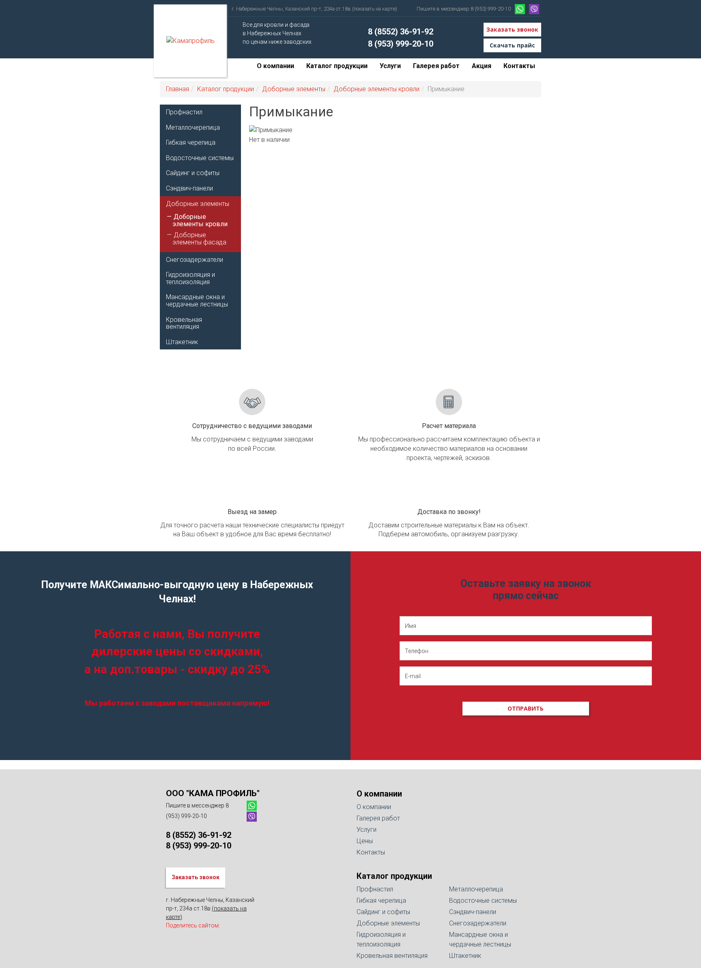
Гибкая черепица (190, 142)
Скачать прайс (512, 45)
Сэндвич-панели (189, 188)
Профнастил (184, 112)
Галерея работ (436, 66)
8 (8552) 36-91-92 (400, 31)
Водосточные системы (200, 158)
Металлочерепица (193, 127)
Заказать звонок (512, 29)
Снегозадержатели (194, 259)
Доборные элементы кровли (376, 89)
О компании (275, 66)
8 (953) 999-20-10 (400, 44)
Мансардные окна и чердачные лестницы (197, 300)
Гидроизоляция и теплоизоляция (190, 278)
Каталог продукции (337, 66)
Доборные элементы (293, 89)
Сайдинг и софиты (192, 173)
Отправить (525, 708)
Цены (365, 841)
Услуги (390, 66)
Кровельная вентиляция (184, 323)
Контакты (519, 66)
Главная (177, 89)
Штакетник (182, 342)
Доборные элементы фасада (199, 238)
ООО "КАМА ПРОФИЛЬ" (213, 793)
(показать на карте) (374, 9)
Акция (481, 66)
